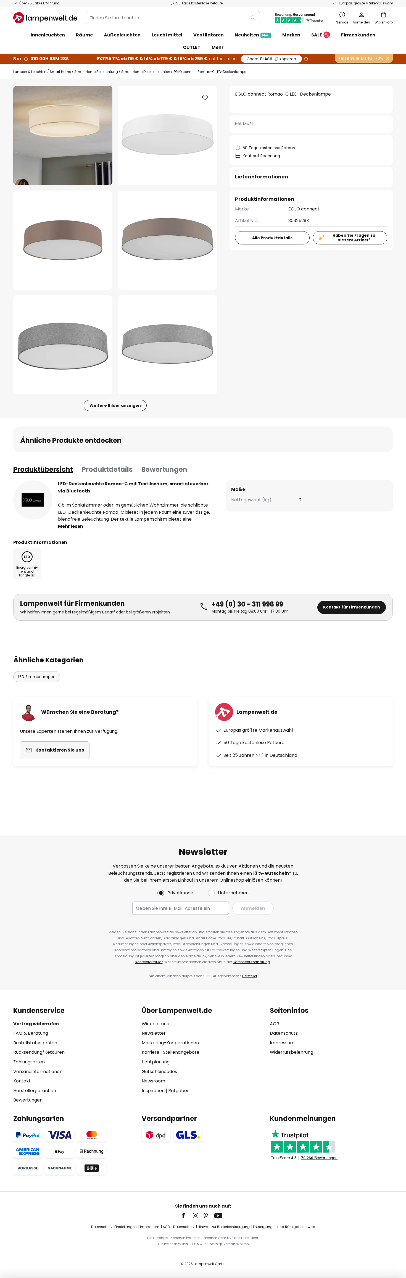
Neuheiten (252, 35)
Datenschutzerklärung (251, 962)
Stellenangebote (181, 1052)
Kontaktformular (149, 962)
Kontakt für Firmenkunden (351, 607)
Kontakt (22, 1081)
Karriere (150, 1052)
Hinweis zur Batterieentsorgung (224, 1226)
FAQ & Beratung (30, 1033)
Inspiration (153, 1090)
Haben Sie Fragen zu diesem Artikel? (354, 238)
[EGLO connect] (32, 500)
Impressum (282, 1043)
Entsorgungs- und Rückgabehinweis (284, 1226)
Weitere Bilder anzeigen (115, 405)
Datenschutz (284, 1033)
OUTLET (192, 47)
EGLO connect (304, 209)
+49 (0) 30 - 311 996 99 (247, 604)
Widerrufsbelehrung (291, 1052)
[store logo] (45, 17)
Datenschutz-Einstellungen (114, 1226)
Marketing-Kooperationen (170, 1043)
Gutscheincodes (159, 1071)
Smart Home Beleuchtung (96, 71)
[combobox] (173, 17)
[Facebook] (187, 1216)
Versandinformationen (37, 1071)
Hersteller (249, 976)
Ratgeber (178, 1090)
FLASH (271, 59)
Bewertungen (164, 469)
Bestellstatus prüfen (35, 1043)
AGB (274, 1024)
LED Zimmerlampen (37, 676)
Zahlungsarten (29, 1062)
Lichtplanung (156, 1062)
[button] (62, 240)
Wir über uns (155, 1024)
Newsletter (154, 1033)
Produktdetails (107, 469)
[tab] (43, 469)
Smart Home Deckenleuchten (145, 71)
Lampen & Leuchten (29, 71)
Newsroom (153, 1081)
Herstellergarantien (34, 1090)
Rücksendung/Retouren (39, 1052)
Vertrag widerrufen (36, 1024)
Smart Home (60, 71)
